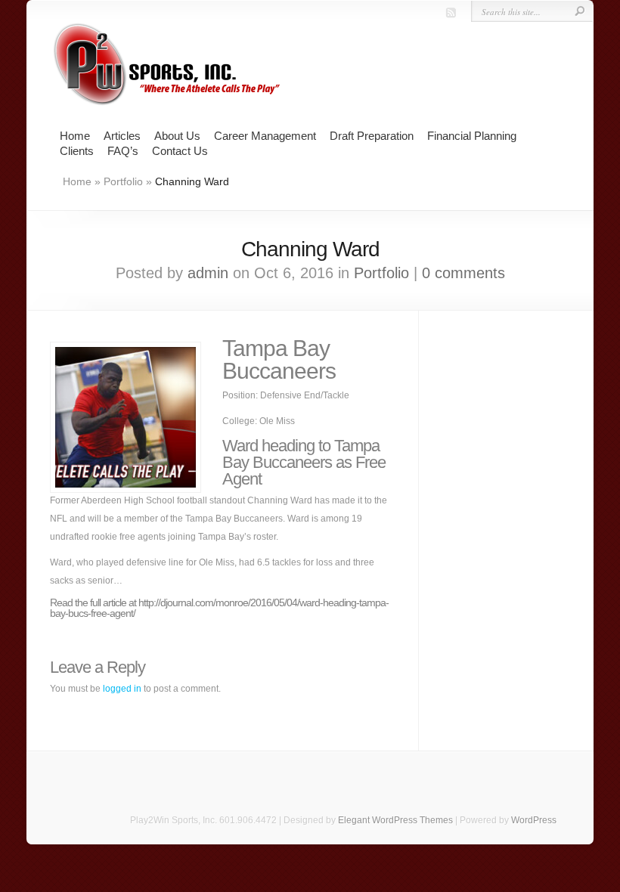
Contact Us (180, 150)
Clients (77, 150)
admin (208, 273)
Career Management (265, 135)
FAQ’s (122, 150)
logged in (122, 688)
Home (75, 135)
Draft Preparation (372, 135)
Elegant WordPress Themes (395, 820)
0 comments (463, 273)
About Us (177, 135)
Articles (122, 135)
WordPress (533, 820)
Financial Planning (471, 135)
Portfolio (123, 181)
